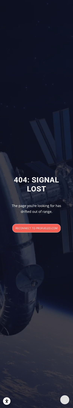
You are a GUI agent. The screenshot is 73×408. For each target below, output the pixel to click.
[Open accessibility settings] (6, 401)
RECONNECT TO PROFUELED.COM (36, 228)
